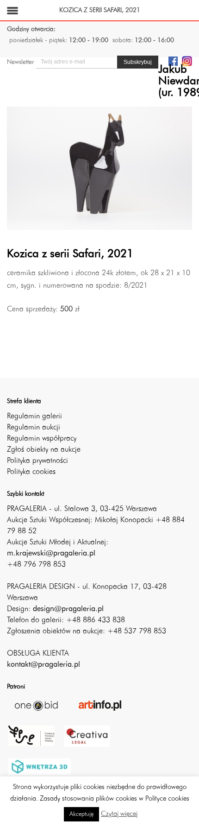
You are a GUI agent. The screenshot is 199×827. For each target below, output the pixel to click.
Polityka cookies (31, 472)
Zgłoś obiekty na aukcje (44, 450)
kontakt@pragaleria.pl (43, 665)
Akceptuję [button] (81, 814)
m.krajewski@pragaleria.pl (51, 553)
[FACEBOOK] (173, 60)
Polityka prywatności (37, 461)
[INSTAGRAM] (187, 60)
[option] (99, 168)
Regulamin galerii (34, 416)
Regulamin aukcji (33, 427)
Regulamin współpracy (41, 438)
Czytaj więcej (119, 814)
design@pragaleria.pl (68, 609)
